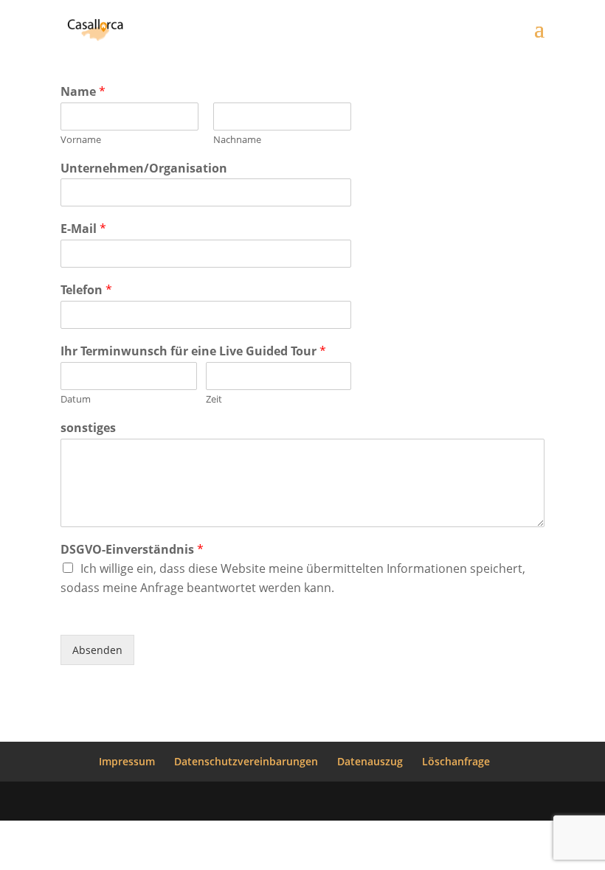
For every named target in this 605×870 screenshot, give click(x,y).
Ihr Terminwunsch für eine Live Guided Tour (193, 351)
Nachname (237, 139)
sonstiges (88, 428)
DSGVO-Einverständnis (132, 549)
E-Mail (83, 229)
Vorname (80, 139)
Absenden (97, 650)
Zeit (214, 399)
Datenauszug (370, 761)
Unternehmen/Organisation (143, 168)
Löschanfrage (456, 761)
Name (83, 92)
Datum (75, 399)
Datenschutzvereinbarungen (246, 761)
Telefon (86, 290)
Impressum (127, 761)
